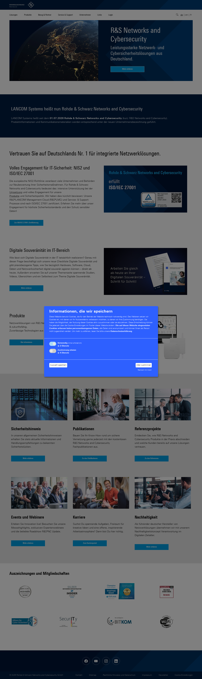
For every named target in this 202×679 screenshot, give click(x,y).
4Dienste (63, 353)
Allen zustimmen (143, 365)
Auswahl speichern (58, 365)
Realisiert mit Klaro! (145, 370)
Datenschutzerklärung (121, 331)
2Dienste (63, 346)
